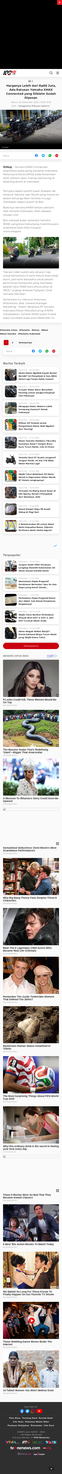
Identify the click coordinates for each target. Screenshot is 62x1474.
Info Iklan (18, 1422)
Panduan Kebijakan (18, 1425)
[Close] (59, 2)
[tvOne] (25, 1448)
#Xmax (36, 330)
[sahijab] (38, 1442)
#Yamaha (24, 330)
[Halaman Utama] (9, 73)
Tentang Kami (29, 1418)
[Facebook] (22, 1411)
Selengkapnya (31, 646)
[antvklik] (47, 1448)
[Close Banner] (51, 1469)
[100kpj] (26, 1442)
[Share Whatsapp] (50, 155)
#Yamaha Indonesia (29, 334)
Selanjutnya (25, 342)
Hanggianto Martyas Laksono (33, 106)
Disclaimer (36, 1425)
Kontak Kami (46, 1418)
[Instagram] (33, 1411)
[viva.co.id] (12, 1442)
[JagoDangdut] (39, 1453)
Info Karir (49, 1425)
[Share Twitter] (43, 155)
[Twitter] (27, 1411)
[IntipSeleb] (24, 1453)
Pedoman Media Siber (37, 1422)
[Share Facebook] (36, 155)
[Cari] (51, 73)
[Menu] (58, 73)
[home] (30, 81)
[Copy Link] (57, 155)
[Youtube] (39, 1411)
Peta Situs (15, 1418)
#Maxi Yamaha (8, 334)
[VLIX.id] (51, 1442)
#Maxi (44, 330)
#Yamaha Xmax (8, 330)
